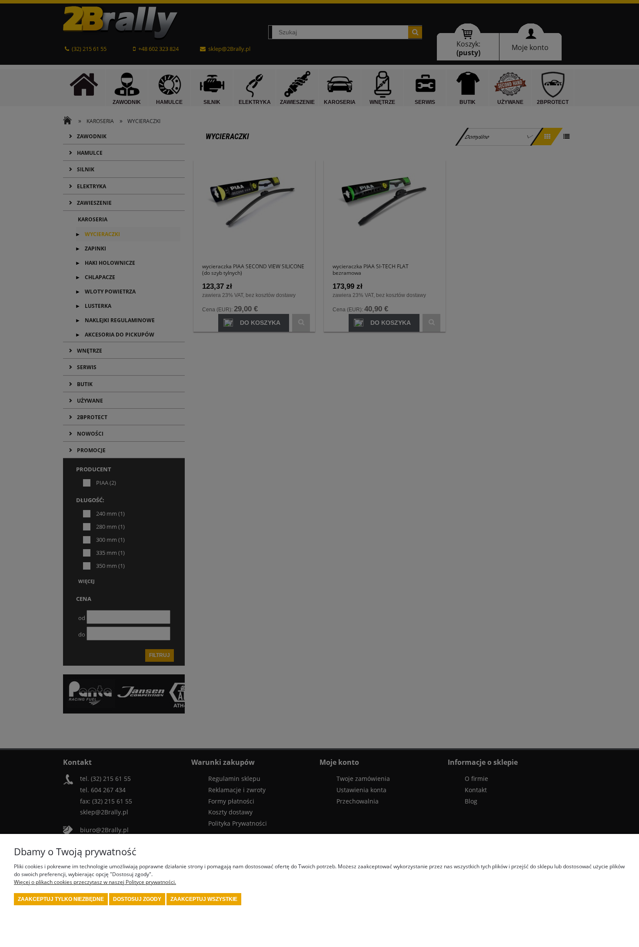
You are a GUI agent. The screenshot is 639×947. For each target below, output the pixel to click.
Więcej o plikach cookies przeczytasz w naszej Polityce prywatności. (95, 882)
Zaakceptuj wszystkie (203, 899)
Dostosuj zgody (137, 899)
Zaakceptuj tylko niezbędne (61, 899)
